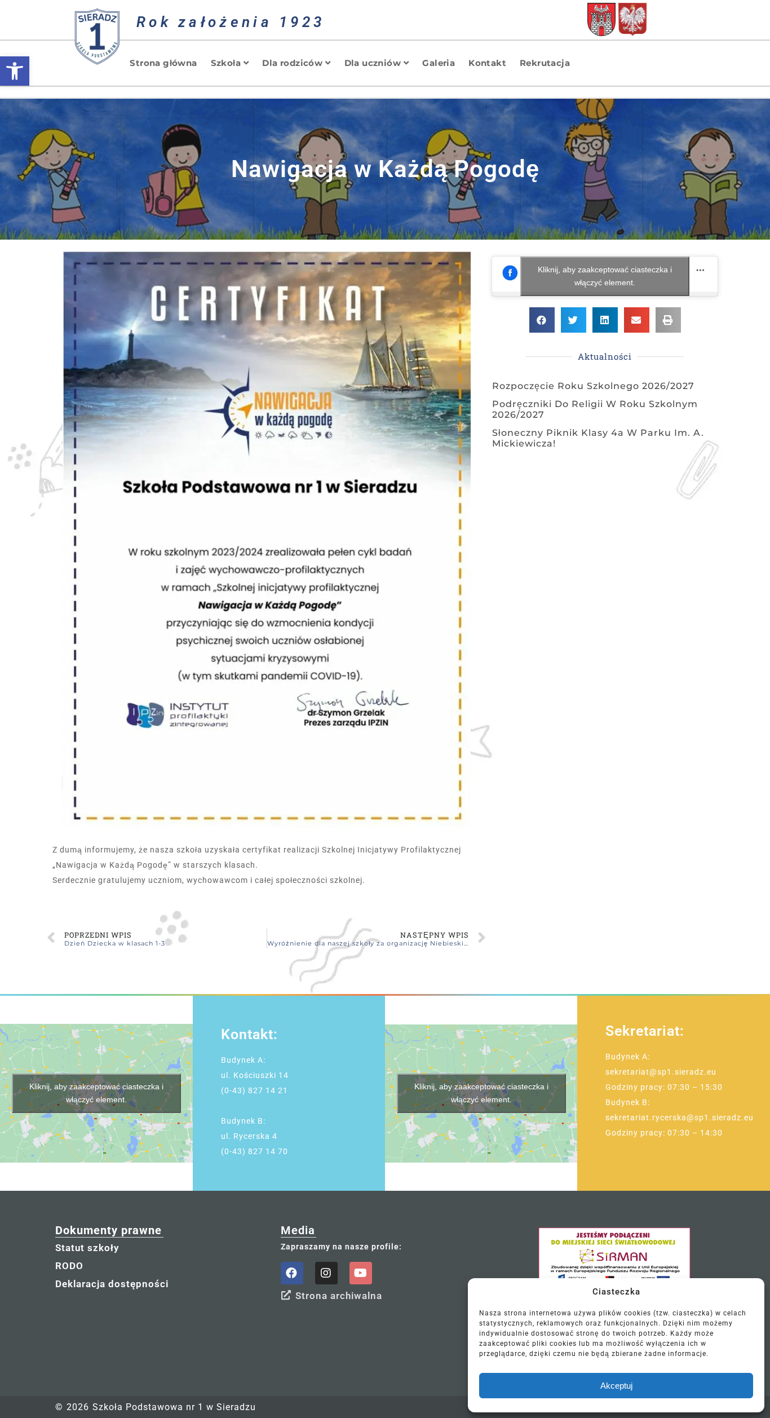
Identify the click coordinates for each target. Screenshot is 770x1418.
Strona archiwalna (338, 1295)
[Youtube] (360, 1273)
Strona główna (163, 63)
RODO (69, 1265)
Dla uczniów (372, 63)
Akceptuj (616, 1385)
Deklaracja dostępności (112, 1283)
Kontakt (487, 63)
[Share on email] (636, 320)
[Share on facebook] (542, 320)
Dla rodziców (292, 63)
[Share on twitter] (573, 320)
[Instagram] (326, 1273)
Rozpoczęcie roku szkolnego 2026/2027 (593, 386)
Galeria (438, 63)
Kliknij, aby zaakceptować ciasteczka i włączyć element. (605, 276)
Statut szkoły (87, 1247)
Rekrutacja (545, 63)
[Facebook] (292, 1273)
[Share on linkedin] (605, 320)
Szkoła (226, 63)
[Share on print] (668, 320)
